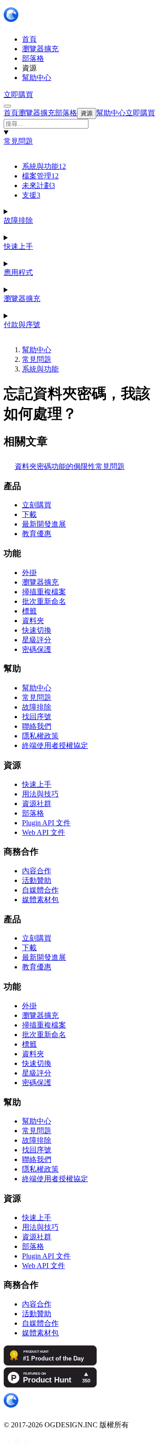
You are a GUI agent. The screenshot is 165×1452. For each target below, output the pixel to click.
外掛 (29, 572)
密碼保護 (36, 649)
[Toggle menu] (7, 106)
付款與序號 (22, 324)
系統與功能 (44, 166)
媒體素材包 (40, 899)
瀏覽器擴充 (22, 298)
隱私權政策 (40, 736)
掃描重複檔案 (44, 592)
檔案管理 (40, 176)
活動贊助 (36, 880)
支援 (31, 195)
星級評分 (36, 640)
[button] (82, 124)
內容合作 (36, 871)
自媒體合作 (40, 890)
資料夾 (33, 620)
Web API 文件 (43, 832)
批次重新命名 (44, 601)
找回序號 (36, 717)
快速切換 (36, 630)
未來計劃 (38, 185)
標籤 (29, 611)
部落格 (33, 813)
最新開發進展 (44, 524)
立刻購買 (36, 505)
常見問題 (18, 141)
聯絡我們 (36, 726)
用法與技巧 (40, 794)
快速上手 (18, 246)
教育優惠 (36, 534)
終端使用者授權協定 (55, 745)
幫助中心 (36, 350)
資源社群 (36, 803)
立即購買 (18, 94)
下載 (29, 514)
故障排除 (18, 220)
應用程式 (18, 272)
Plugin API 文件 (46, 823)
